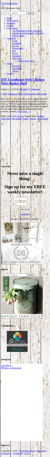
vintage (33, 119)
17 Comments (34, 89)
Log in (27, 453)
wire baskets (42, 119)
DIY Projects (18, 116)
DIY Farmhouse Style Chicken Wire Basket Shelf (22, 81)
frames (25, 119)
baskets (40, 116)
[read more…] (24, 111)
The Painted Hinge (9, 3)
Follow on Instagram (12, 368)
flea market (17, 119)
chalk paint (6, 119)
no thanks (25, 214)
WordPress (17, 453)
